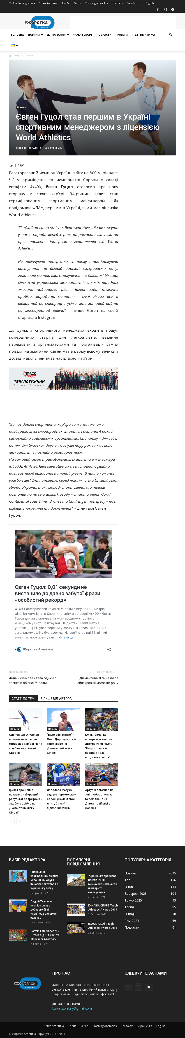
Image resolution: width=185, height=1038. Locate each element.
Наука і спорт (82, 34)
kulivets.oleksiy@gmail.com (72, 1008)
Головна (17, 34)
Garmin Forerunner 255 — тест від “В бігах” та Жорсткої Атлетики (44, 935)
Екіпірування (56, 34)
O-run (77, 3)
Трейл (65, 3)
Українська (134, 3)
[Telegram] (172, 9)
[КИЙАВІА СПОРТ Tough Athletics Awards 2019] (76, 910)
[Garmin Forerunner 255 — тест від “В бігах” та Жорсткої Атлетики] (18, 935)
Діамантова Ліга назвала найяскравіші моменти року (97, 680)
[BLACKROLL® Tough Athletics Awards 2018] (76, 928)
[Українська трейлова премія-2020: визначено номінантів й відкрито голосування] (76, 880)
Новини (34, 34)
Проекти (122, 34)
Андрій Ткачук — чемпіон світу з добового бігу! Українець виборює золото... (43, 909)
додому (14, 55)
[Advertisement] (123, 22)
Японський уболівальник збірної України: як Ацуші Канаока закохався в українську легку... (44, 880)
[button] (170, 35)
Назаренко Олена (28, 147)
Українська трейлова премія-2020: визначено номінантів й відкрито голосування (102, 884)
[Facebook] (157, 9)
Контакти (117, 3)
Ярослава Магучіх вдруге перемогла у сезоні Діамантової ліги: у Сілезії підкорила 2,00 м (61, 799)
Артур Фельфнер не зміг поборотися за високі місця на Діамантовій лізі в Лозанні (99, 799)
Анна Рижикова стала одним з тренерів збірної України (32, 680)
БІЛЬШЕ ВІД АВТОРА (56, 698)
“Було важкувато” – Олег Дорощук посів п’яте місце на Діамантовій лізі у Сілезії (61, 743)
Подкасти (104, 34)
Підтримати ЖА (143, 34)
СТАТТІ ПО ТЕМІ (23, 698)
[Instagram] (165, 9)
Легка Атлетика (48, 3)
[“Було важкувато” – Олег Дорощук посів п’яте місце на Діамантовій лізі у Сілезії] (63, 719)
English (150, 3)
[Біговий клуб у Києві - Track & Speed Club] (63, 379)
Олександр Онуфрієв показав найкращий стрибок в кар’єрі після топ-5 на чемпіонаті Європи (25, 743)
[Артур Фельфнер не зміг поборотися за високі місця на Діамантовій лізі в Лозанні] (101, 774)
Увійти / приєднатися (22, 3)
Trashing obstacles (96, 3)
